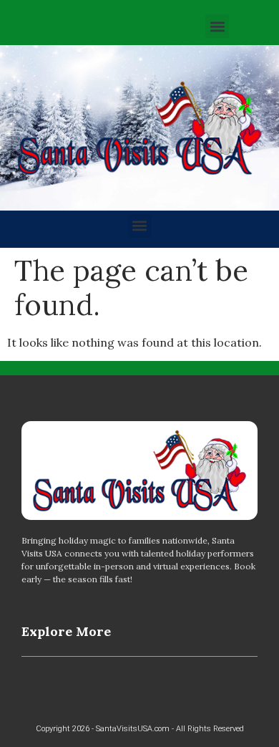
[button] (217, 26)
